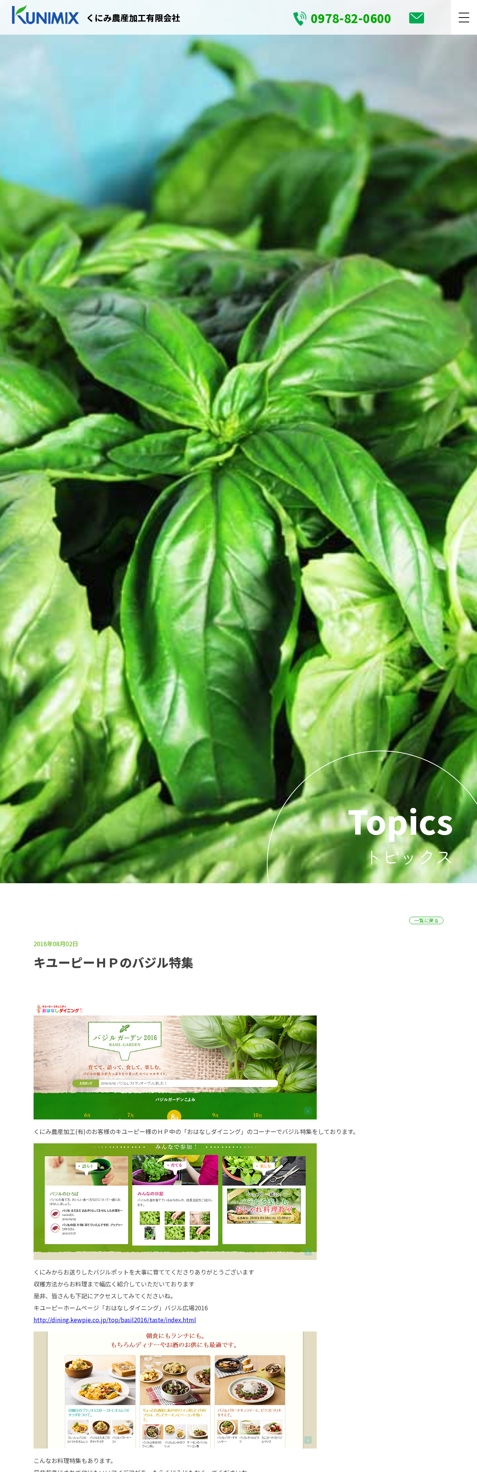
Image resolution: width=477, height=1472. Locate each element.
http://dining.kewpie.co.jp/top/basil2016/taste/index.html (115, 1319)
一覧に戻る (426, 920)
